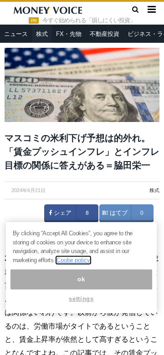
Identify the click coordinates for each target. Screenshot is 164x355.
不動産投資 (104, 33)
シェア (62, 213)
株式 (42, 33)
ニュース (16, 33)
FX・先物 (69, 33)
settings (81, 298)
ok (81, 279)
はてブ (118, 213)
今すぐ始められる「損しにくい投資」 (88, 20)
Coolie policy (73, 260)
